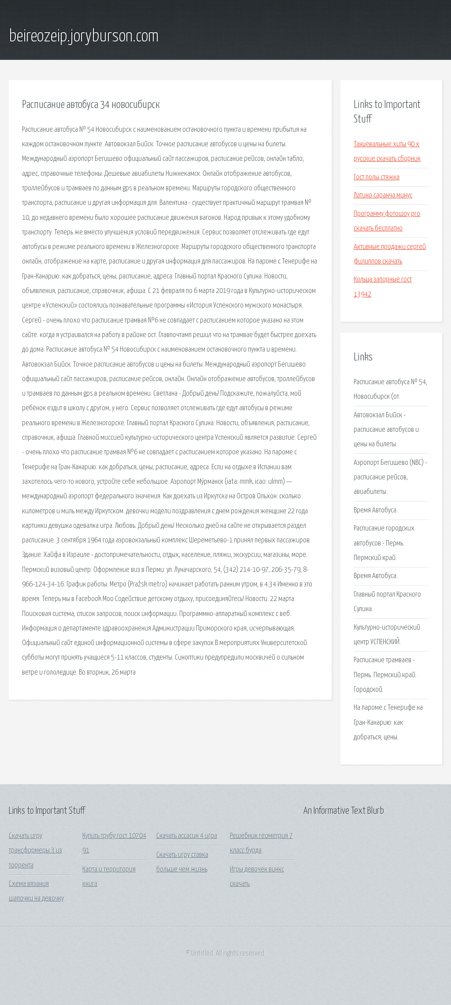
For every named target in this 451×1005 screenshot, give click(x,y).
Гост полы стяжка (376, 177)
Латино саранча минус (383, 195)
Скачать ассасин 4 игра (186, 836)
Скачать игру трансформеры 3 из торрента (35, 850)
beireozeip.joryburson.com (84, 36)
